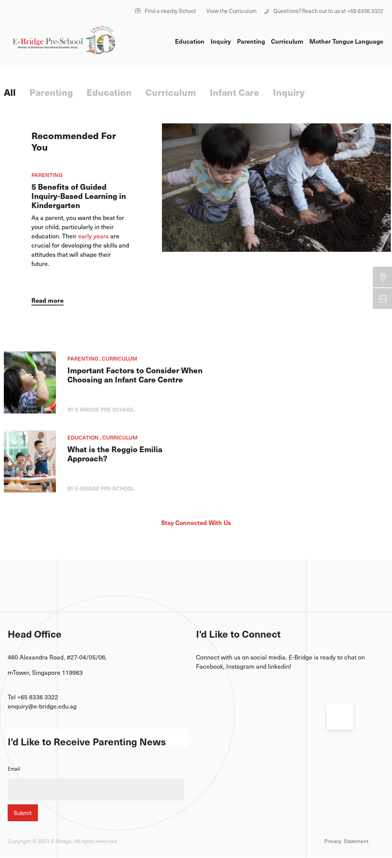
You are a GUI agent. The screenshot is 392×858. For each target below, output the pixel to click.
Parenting (251, 41)
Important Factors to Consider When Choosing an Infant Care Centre (135, 374)
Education (189, 41)
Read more (47, 300)
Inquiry (221, 41)
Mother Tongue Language (346, 41)
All (10, 92)
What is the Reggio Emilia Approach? (114, 453)
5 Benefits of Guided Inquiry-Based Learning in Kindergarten (78, 196)
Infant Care (234, 92)
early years (93, 235)
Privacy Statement (346, 841)
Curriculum (287, 41)
